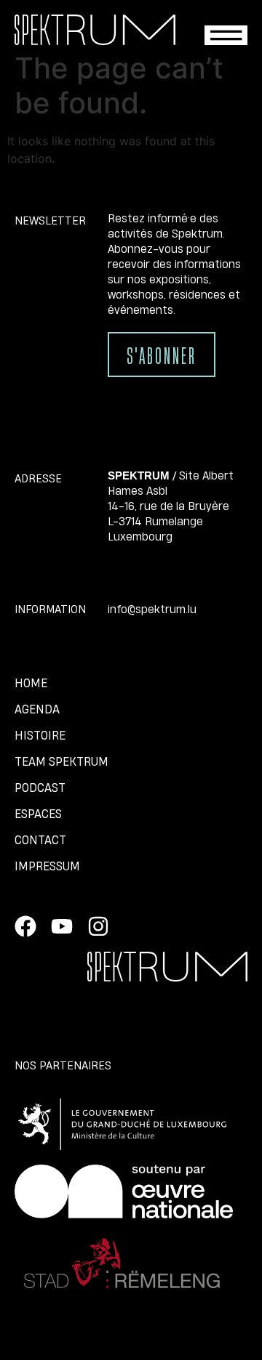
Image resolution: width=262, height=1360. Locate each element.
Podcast (40, 787)
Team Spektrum (61, 761)
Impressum (47, 866)
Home (31, 683)
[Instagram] (98, 926)
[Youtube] (62, 926)
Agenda (37, 709)
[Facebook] (25, 926)
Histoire (40, 735)
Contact (40, 840)
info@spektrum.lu (152, 609)
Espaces (38, 813)
